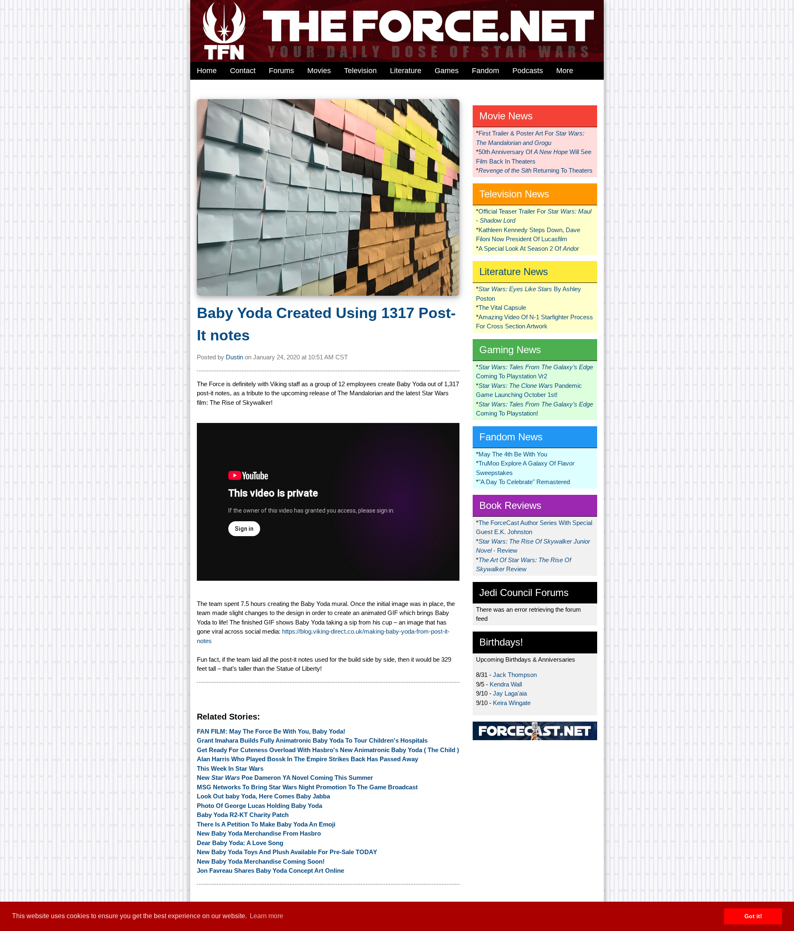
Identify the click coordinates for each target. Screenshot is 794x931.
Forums (281, 70)
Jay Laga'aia (510, 693)
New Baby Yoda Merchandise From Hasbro (259, 833)
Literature (405, 70)
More (564, 70)
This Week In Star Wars (230, 768)
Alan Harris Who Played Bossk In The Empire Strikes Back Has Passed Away (307, 758)
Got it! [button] (753, 916)
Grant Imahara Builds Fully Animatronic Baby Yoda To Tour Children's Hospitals (312, 740)
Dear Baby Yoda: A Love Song (240, 842)
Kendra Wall (506, 684)
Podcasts (527, 70)
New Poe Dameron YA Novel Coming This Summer (285, 777)
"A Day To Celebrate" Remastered (524, 481)
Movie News (506, 115)
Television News (514, 194)
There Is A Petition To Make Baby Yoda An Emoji (266, 824)
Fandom (485, 70)
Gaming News (510, 349)
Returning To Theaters (535, 170)
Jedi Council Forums (524, 592)
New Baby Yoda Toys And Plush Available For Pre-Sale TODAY (287, 851)
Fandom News (511, 436)
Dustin (234, 357)
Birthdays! (501, 642)
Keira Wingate (512, 702)
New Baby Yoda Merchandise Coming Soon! (261, 861)
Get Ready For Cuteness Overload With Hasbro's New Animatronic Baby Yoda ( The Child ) (328, 749)
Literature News (513, 271)
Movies (319, 70)
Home (207, 70)
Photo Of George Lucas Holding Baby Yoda (259, 805)
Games (447, 70)
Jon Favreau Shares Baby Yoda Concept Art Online (270, 870)
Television (360, 70)
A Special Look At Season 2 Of (528, 248)
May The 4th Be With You (512, 454)
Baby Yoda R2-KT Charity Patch (243, 814)
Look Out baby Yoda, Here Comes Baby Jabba (263, 796)
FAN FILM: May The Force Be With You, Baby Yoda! (271, 731)
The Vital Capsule (502, 307)
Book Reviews (510, 505)
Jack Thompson (515, 674)
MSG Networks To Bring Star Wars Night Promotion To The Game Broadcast (307, 787)
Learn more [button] (266, 915)
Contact (243, 70)
